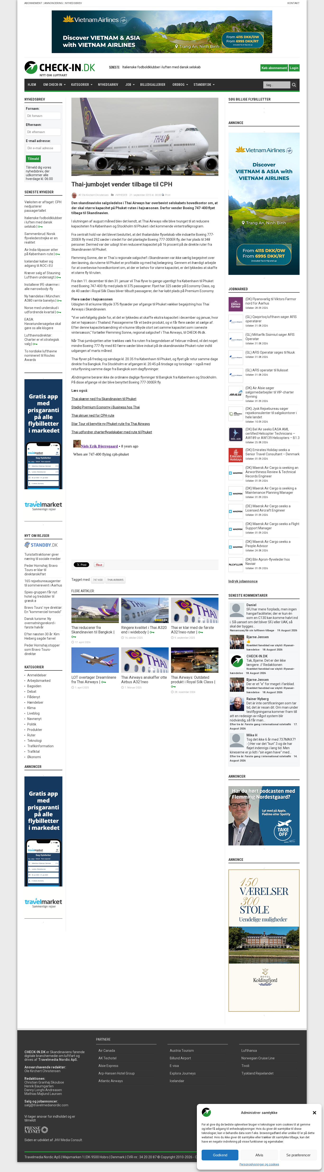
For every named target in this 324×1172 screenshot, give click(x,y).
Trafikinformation (40, 746)
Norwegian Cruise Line (258, 1058)
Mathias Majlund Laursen (43, 1094)
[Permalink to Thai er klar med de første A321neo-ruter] (194, 622)
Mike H (251, 735)
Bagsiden (34, 686)
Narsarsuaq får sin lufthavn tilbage (252, 630)
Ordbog (178, 85)
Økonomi (34, 757)
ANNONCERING (53, 3)
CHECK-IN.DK (257, 656)
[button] (314, 1112)
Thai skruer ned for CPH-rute (92, 415)
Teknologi (34, 741)
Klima (31, 708)
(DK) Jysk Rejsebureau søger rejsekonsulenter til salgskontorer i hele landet (271, 413)
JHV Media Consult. (68, 1140)
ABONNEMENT (33, 3)
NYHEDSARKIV (108, 85)
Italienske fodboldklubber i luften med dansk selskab (161, 67)
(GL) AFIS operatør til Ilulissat (266, 370)
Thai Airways (115, 580)
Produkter (34, 730)
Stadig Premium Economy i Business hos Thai (105, 407)
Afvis (259, 1155)
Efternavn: (34, 125)
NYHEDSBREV (73, 3)
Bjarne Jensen (257, 637)
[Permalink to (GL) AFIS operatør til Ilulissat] (235, 381)
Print (167, 195)
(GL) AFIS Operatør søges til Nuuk (270, 352)
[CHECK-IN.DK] (59, 72)
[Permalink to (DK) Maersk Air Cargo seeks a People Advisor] (235, 553)
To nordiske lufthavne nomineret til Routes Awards (40, 355)
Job (128, 85)
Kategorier (80, 85)
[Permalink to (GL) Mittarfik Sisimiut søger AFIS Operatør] (235, 346)
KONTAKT (293, 3)
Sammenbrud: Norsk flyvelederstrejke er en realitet (41, 238)
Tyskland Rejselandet (257, 1073)
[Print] (163, 195)
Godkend (220, 1155)
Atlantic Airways (110, 1081)
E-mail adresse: (38, 141)
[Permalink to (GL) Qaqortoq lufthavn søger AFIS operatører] (235, 328)
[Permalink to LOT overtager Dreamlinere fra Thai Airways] (95, 672)
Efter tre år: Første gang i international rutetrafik (260, 724)
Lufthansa (249, 1050)
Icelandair (177, 1081)
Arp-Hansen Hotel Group (116, 1073)
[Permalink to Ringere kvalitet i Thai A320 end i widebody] (145, 622)
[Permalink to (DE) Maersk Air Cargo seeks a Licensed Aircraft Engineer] (235, 517)
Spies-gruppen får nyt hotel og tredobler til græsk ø (40, 596)
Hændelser (35, 702)
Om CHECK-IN (52, 85)
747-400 (97, 580)
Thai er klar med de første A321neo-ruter (192, 629)
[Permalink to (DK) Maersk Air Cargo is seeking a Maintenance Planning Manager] (235, 500)
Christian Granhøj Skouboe (44, 1082)
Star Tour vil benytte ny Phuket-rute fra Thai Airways (110, 424)
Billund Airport (180, 1058)
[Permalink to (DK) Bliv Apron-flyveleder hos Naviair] (235, 571)
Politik (31, 724)
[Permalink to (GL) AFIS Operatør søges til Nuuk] (235, 364)
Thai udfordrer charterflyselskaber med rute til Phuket (111, 432)
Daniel (251, 605)
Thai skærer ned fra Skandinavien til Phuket (103, 399)
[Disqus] (144, 497)
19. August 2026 (287, 630)
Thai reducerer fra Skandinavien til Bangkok (91, 629)
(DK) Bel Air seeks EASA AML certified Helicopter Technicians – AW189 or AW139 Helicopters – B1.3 (272, 433)
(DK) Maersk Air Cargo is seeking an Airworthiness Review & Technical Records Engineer (271, 472)
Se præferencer (298, 1155)
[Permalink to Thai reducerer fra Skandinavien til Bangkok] (95, 622)
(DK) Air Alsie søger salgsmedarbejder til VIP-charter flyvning (269, 392)
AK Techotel (107, 1058)
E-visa (174, 1066)
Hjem (32, 85)
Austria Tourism (182, 1050)
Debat (31, 691)
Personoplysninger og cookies (259, 1164)
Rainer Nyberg (257, 699)
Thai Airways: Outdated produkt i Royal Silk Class (192, 679)
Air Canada (106, 1050)
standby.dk (202, 85)
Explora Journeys (183, 1073)
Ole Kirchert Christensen (95, 195)
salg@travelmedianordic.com (46, 1105)
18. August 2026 (272, 649)
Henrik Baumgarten (39, 1086)
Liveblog (33, 713)
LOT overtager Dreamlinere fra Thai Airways (93, 679)
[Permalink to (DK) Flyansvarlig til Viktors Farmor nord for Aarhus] (235, 310)
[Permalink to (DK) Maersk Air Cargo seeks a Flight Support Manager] (235, 535)
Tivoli (245, 1066)
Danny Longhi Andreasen (43, 1090)
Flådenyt (33, 697)
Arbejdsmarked (39, 681)
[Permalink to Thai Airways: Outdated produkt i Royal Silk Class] (194, 672)
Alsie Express (108, 1066)
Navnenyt (34, 719)
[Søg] (293, 84)
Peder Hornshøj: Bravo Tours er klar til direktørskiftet (41, 570)
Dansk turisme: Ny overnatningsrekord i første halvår (39, 623)
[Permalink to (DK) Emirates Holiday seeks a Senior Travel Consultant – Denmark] (235, 461)
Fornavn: (33, 109)
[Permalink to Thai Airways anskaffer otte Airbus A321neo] (145, 672)
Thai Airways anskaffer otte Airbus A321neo (144, 679)
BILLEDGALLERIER (152, 85)
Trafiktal (33, 751)
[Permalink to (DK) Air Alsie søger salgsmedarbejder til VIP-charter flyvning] (235, 399)
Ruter (31, 735)
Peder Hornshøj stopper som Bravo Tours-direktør (42, 649)
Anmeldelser (36, 675)
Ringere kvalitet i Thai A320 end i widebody (144, 629)
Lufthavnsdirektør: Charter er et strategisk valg (41, 339)
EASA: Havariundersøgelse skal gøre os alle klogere (42, 324)
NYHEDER (121, 195)
